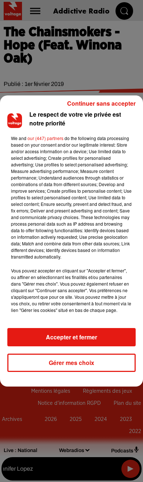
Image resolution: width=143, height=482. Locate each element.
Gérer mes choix (71, 362)
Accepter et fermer (71, 337)
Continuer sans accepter (101, 103)
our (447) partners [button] (45, 138)
